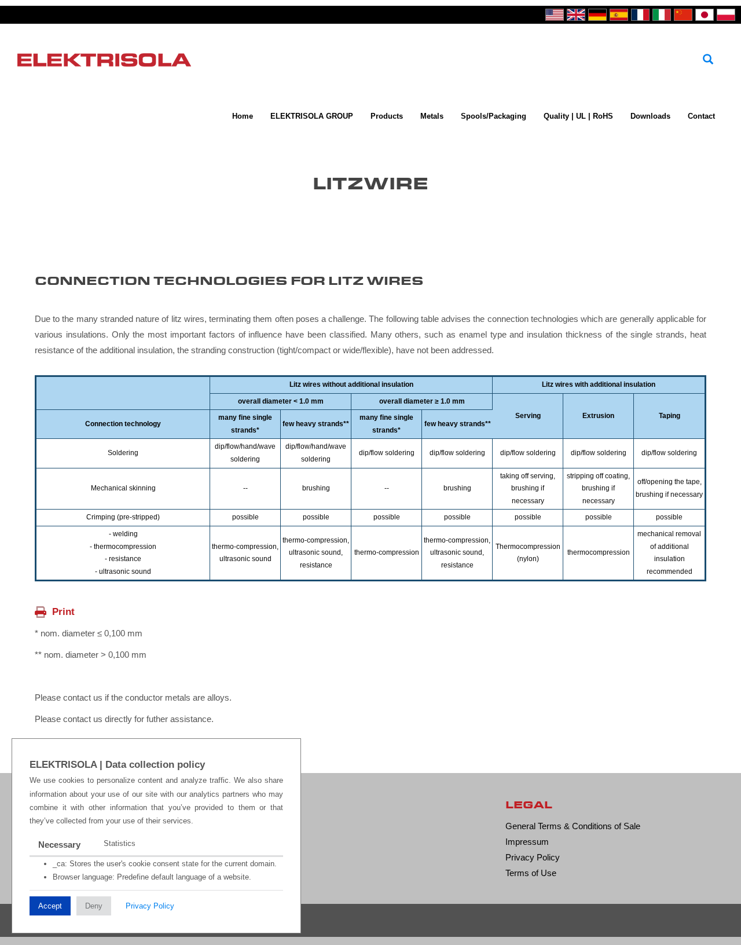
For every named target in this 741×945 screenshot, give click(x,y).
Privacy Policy (150, 906)
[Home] (108, 58)
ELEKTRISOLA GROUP (311, 116)
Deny (93, 906)
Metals (431, 116)
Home (242, 116)
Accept (50, 906)
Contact (701, 116)
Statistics (119, 843)
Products (386, 116)
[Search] (708, 59)
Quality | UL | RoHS (578, 116)
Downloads (650, 116)
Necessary (59, 844)
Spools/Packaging (493, 116)
